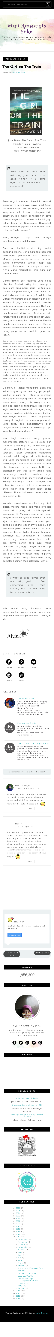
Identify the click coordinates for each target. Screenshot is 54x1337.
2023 (18, 1216)
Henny (18, 824)
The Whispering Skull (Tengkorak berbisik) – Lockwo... (29, 1280)
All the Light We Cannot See (30, 1268)
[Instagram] (27, 1043)
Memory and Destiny (27, 723)
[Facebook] (14, 1043)
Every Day (22, 1285)
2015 (18, 1237)
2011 (18, 1298)
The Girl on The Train (27, 1273)
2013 (18, 1293)
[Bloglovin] (33, 1043)
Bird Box (21, 1271)
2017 (18, 1231)
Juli (19, 1252)
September (23, 1247)
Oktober (21, 1244)
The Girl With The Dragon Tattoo (33, 743)
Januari (21, 1288)
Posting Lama (42, 953)
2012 (18, 1296)
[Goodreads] (40, 1043)
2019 (18, 1226)
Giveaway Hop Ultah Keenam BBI (27, 1105)
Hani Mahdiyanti (23, 785)
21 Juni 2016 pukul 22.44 (25, 826)
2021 (18, 1221)
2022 (18, 1218)
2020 (18, 1223)
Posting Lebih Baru (11, 954)
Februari (22, 1265)
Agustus (22, 1250)
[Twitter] (21, 1043)
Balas (29, 809)
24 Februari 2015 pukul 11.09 (27, 788)
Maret (20, 1263)
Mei (19, 1257)
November (22, 1242)
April (20, 1260)
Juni (19, 1255)
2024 (18, 1213)
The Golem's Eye (25, 698)
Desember (23, 1239)
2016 (18, 1234)
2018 (18, 1229)
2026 (18, 1208)
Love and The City (26, 1276)
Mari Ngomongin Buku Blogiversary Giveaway (27, 1115)
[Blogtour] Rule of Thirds (27, 1098)
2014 (18, 1291)
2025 (18, 1210)
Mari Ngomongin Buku (27, 29)
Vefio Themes (42, 1313)
